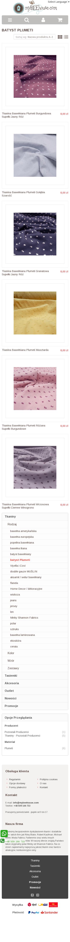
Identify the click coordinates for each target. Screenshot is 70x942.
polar (13, 623)
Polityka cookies (49, 779)
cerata (14, 646)
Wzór (11, 660)
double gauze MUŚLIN (23, 571)
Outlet (9, 690)
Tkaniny (10, 516)
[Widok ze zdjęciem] (60, 37)
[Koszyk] (60, 19)
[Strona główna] (35, 7)
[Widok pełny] (66, 37)
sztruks (14, 629)
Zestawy (13, 668)
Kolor (11, 653)
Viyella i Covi (17, 565)
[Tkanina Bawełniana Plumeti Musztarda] (35, 313)
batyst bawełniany (20, 554)
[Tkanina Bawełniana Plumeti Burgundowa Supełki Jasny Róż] (35, 76)
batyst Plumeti (20, 559)
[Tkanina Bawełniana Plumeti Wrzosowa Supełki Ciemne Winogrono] (35, 467)
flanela (14, 582)
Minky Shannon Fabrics (24, 617)
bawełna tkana (18, 548)
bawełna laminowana (22, 634)
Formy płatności (17, 787)
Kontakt (44, 787)
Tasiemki (11, 675)
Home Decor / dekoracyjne (26, 588)
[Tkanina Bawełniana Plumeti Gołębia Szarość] (35, 155)
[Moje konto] (43, 19)
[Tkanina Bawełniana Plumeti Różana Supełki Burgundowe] (35, 388)
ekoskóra (15, 640)
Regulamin (14, 779)
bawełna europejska (22, 536)
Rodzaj (12, 524)
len (12, 611)
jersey (13, 606)
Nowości (10, 698)
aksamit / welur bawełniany (26, 577)
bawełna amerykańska (23, 531)
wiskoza (15, 594)
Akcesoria (12, 683)
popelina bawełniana (22, 542)
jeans (13, 600)
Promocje (11, 705)
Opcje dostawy (17, 783)
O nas (43, 783)
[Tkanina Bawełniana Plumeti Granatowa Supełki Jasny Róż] (35, 234)
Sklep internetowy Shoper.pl (35, 921)
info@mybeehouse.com (26, 802)
